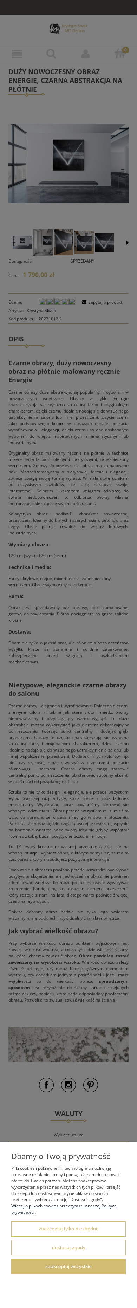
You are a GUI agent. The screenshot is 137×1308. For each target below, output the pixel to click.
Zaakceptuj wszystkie (68, 1266)
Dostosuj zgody (68, 1247)
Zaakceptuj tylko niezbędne (69, 1228)
